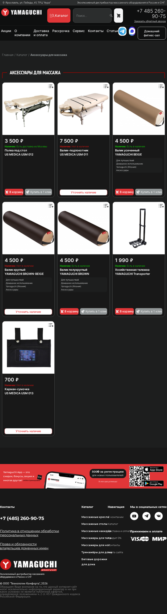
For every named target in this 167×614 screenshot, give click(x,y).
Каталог (113, 523)
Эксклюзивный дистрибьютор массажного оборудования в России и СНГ (121, 2)
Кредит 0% (114, 538)
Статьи (112, 31)
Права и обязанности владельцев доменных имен (24, 546)
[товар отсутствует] (118, 15)
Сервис (79, 31)
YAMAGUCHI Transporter (132, 273)
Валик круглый (15, 269)
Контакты (95, 31)
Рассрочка (60, 31)
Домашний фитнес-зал (152, 33)
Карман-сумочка (17, 389)
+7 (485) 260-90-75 (22, 518)
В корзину (16, 192)
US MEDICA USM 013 (19, 393)
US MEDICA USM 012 (19, 154)
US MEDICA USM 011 (74, 154)
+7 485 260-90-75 (151, 13)
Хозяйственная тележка (132, 269)
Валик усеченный (127, 150)
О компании (22, 33)
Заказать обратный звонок (150, 21)
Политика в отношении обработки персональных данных (29, 533)
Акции (6, 31)
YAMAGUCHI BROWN (74, 273)
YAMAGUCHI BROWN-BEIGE (24, 273)
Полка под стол (16, 150)
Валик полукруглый (73, 269)
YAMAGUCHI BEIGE (128, 154)
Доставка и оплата (41, 33)
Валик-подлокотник (74, 150)
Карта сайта (115, 552)
